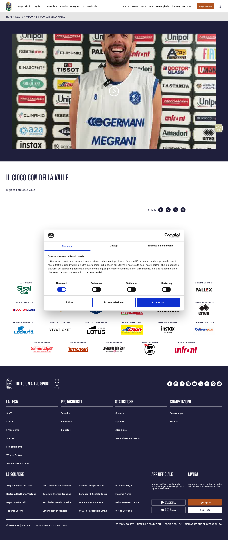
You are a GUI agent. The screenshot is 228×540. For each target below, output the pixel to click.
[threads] (182, 383)
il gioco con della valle (50, 17)
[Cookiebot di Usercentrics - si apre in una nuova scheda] (166, 235)
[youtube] (194, 383)
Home (9, 17)
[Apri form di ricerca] (219, 6)
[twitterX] (200, 383)
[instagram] (175, 383)
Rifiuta (69, 302)
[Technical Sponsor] (204, 309)
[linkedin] (183, 209)
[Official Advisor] (186, 349)
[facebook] (160, 209)
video (29, 17)
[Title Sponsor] (24, 289)
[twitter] (175, 209)
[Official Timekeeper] (96, 329)
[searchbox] (114, 4)
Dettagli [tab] (114, 245)
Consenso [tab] (67, 246)
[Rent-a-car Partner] (24, 329)
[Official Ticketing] (60, 329)
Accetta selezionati (114, 302)
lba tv (19, 17)
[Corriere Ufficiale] (204, 329)
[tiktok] (206, 383)
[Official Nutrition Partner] (132, 329)
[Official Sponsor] (204, 289)
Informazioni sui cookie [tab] (160, 245)
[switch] (96, 289)
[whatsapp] (168, 209)
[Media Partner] (42, 349)
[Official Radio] (150, 349)
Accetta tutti (158, 302)
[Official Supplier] (168, 329)
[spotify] (219, 383)
